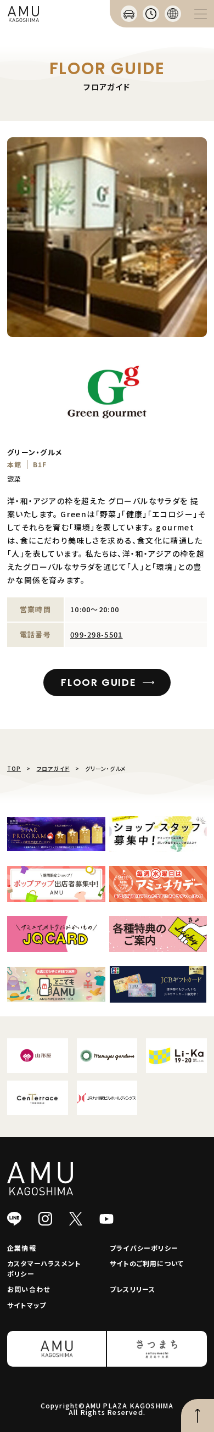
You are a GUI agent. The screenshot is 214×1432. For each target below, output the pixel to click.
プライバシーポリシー (144, 1247)
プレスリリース (132, 1289)
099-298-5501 (96, 634)
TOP (14, 768)
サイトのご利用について (147, 1263)
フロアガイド (53, 768)
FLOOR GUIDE (99, 682)
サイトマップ (26, 1305)
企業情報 (21, 1247)
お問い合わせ (28, 1289)
